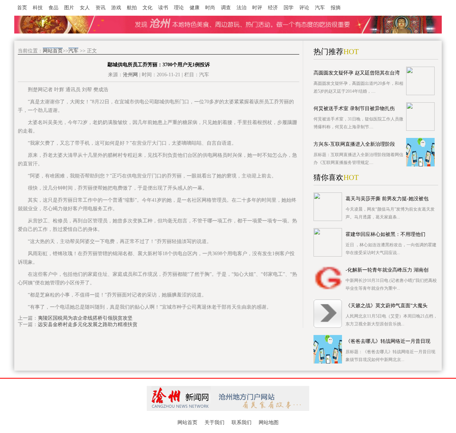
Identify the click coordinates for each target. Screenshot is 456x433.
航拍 (132, 7)
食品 (53, 7)
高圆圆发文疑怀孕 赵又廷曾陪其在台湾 (357, 73)
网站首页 (53, 50)
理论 (179, 7)
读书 (163, 7)
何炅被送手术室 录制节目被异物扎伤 (354, 108)
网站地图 (269, 422)
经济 (273, 7)
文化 (147, 7)
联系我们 (242, 422)
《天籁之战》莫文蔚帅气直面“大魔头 (387, 305)
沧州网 (130, 74)
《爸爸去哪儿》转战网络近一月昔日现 (388, 341)
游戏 (116, 7)
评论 (304, 7)
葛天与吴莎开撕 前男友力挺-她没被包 (387, 198)
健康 (195, 7)
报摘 (336, 7)
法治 (242, 7)
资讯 (100, 7)
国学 (289, 7)
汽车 (320, 7)
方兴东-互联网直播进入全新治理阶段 (354, 144)
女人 (85, 7)
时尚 (210, 7)
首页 (22, 7)
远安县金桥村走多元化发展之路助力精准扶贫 (88, 324)
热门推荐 (328, 51)
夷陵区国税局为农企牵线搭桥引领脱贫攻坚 (85, 318)
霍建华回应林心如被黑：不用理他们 (385, 234)
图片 (69, 7)
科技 (38, 7)
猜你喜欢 (328, 177)
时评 (257, 7)
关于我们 (214, 422)
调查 (226, 7)
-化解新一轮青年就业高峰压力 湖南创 (387, 270)
